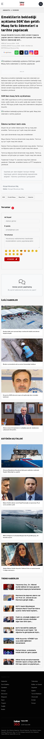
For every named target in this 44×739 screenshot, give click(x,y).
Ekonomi (4, 694)
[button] (2, 4)
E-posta (7, 226)
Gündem (4, 687)
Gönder (11, 259)
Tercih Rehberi (36, 694)
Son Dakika (5, 684)
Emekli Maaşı (12, 197)
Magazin (4, 697)
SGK (3, 197)
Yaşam (3, 703)
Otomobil (34, 697)
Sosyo (33, 703)
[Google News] (7, 52)
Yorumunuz (8, 234)
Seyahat (34, 687)
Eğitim (33, 691)
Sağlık (3, 706)
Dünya (3, 691)
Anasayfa (6, 10)
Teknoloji (34, 681)
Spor (3, 700)
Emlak (33, 700)
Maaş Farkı (22, 197)
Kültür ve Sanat (36, 684)
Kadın (3, 709)
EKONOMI (16, 10)
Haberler (30, 197)
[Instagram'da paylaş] (31, 53)
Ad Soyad (7, 217)
